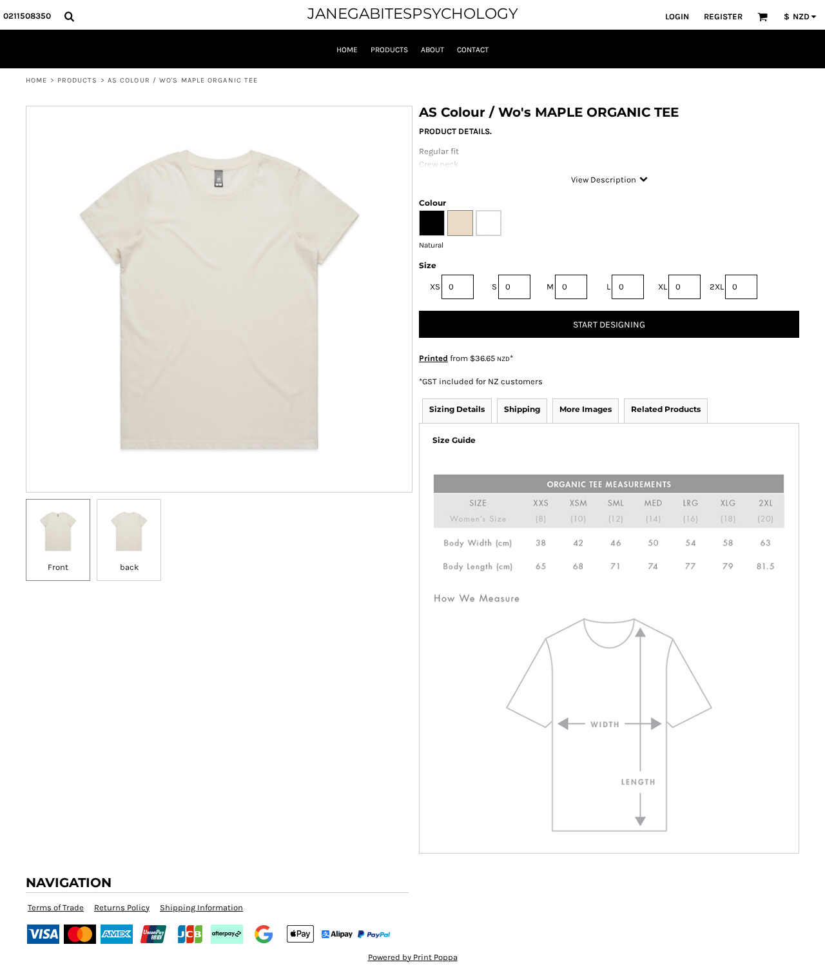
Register (723, 16)
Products (77, 80)
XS (435, 286)
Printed (433, 358)
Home (36, 80)
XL (662, 286)
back (129, 567)
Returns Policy (122, 907)
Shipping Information (201, 907)
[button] (69, 16)
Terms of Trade (56, 907)
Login (677, 16)
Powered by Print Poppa (413, 957)
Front (58, 567)
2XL (717, 286)
